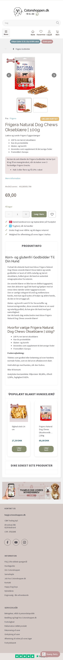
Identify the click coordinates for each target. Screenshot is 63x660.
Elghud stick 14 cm (18, 428)
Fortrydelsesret (10, 643)
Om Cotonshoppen (12, 570)
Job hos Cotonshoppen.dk (15, 578)
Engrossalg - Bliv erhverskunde (16, 595)
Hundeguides (10, 566)
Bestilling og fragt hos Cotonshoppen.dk (20, 617)
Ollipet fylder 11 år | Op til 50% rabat (25, 41)
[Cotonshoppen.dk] (31, 12)
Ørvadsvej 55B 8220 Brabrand (10, 526)
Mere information (12, 178)
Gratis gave (47, 41)
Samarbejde (9, 574)
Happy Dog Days (11, 587)
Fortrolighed (9, 622)
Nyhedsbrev (9, 591)
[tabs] (57, 33)
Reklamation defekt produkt (16, 626)
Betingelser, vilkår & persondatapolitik (19, 613)
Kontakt (8, 582)
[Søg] (57, 23)
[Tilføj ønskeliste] (52, 214)
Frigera (13, 118)
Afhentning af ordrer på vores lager (18, 638)
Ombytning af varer (12, 634)
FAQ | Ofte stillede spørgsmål (16, 561)
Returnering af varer (12, 630)
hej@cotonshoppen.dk (15, 515)
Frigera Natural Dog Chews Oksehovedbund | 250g (46, 431)
